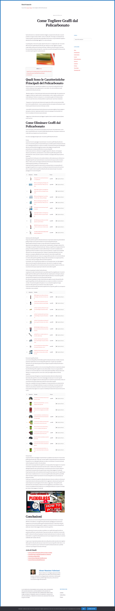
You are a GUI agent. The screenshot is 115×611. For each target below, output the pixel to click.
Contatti (61, 592)
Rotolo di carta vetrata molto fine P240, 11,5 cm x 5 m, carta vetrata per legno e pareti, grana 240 (41, 450)
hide (40, 68)
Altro (75, 50)
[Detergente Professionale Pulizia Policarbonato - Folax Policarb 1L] (31, 179)
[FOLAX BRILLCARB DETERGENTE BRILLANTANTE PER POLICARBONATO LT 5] (31, 233)
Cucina (75, 57)
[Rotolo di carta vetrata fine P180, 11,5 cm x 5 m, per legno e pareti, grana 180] (31, 404)
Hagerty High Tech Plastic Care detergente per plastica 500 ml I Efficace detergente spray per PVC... (41, 191)
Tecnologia (76, 68)
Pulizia (75, 65)
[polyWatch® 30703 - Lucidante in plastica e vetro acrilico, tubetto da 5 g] (31, 335)
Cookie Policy (62, 594)
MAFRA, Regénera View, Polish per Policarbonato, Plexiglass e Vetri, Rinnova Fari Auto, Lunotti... (41, 297)
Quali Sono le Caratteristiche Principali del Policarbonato (39, 71)
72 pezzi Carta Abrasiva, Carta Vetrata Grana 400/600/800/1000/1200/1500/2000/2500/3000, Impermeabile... (41, 417)
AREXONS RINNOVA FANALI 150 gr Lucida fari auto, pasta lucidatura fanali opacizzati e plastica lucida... (41, 329)
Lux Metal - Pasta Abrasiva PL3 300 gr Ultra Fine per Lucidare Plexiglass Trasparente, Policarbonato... (41, 341)
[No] (113, 608)
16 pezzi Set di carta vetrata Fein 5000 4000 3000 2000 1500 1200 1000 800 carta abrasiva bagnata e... (41, 444)
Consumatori (76, 54)
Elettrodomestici (77, 59)
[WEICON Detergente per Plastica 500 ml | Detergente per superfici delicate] (31, 221)
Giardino (76, 63)
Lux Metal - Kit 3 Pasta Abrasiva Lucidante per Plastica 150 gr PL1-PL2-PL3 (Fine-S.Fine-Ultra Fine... (41, 322)
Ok (84, 608)
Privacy (61, 597)
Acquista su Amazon (60, 178)
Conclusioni (29, 74)
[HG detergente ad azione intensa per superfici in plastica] (31, 208)
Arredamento (77, 52)
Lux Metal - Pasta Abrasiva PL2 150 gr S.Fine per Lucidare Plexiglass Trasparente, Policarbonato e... (41, 316)
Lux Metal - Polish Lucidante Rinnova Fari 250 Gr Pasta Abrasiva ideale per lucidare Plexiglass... (41, 303)
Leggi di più (91, 608)
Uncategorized (77, 70)
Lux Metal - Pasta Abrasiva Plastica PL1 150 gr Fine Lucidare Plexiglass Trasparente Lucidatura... (41, 309)
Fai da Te (76, 61)
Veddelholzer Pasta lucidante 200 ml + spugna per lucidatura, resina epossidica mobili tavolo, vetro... (41, 352)
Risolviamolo (26, 4)
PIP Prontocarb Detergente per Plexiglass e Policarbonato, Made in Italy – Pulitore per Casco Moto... (41, 184)
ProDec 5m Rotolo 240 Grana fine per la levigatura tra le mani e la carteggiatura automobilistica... (41, 410)
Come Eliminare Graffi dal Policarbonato (35, 73)
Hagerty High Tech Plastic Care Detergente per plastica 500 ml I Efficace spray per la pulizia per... (41, 214)
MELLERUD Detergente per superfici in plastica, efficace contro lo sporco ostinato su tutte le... (41, 227)
